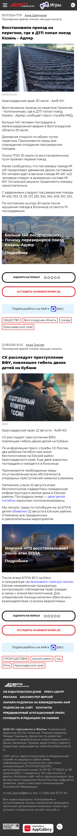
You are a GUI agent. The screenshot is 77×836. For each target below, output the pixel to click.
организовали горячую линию (49, 582)
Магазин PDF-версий (36, 697)
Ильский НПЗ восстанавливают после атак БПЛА (37, 550)
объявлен (20, 511)
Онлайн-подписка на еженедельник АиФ (36, 702)
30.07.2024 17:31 (12, 15)
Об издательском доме (22, 691)
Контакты (44, 707)
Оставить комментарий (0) (38, 291)
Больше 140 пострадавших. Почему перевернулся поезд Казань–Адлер (34, 240)
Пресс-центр (54, 691)
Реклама (10, 697)
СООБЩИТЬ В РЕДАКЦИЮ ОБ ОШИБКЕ (31, 718)
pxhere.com (9, 94)
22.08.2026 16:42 (12, 345)
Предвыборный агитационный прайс (34, 713)
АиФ (5, 423)
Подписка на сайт (18, 707)
